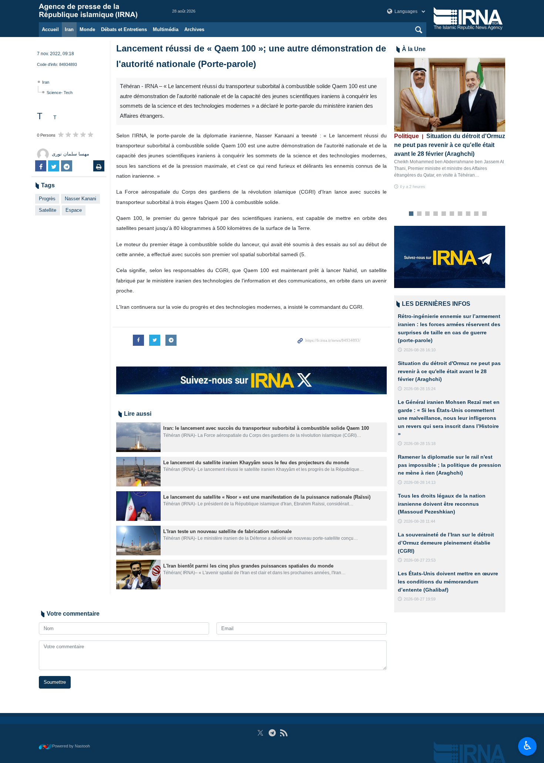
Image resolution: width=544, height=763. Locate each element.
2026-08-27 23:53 (420, 560)
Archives (194, 29)
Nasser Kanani (80, 198)
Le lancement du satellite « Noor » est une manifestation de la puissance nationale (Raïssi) (266, 497)
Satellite (47, 210)
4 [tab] (435, 214)
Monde (87, 29)
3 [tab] (427, 214)
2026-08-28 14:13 (420, 482)
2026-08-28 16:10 (420, 350)
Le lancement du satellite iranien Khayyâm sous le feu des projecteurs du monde (256, 462)
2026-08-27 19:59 (420, 599)
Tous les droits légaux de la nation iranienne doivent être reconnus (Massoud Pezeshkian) (442, 504)
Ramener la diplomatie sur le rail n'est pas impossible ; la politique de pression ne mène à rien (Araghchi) (449, 465)
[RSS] (284, 733)
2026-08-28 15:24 (420, 388)
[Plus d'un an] (138, 437)
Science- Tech (60, 92)
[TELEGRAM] (272, 733)
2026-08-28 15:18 (420, 443)
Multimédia (165, 29)
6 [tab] (452, 214)
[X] (260, 733)
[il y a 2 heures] (449, 95)
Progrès (47, 198)
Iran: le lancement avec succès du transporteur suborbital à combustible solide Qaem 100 (266, 428)
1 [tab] (411, 214)
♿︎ (527, 745)
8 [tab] (468, 214)
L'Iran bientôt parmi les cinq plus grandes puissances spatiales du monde (248, 566)
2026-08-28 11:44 (419, 521)
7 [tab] (460, 214)
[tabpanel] (449, 124)
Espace (74, 210)
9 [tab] (476, 214)
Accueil (50, 29)
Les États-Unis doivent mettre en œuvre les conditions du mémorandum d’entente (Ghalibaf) (448, 581)
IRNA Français (98, 11)
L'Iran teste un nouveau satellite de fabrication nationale (227, 531)
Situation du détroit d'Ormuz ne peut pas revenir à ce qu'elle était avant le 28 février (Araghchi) (449, 145)
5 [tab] (444, 214)
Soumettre (55, 682)
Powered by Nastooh (71, 746)
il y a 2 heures (412, 186)
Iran (69, 29)
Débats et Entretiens (124, 29)
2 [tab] (419, 214)
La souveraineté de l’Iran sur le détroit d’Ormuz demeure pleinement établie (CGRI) (446, 542)
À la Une (414, 49)
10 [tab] (484, 214)
